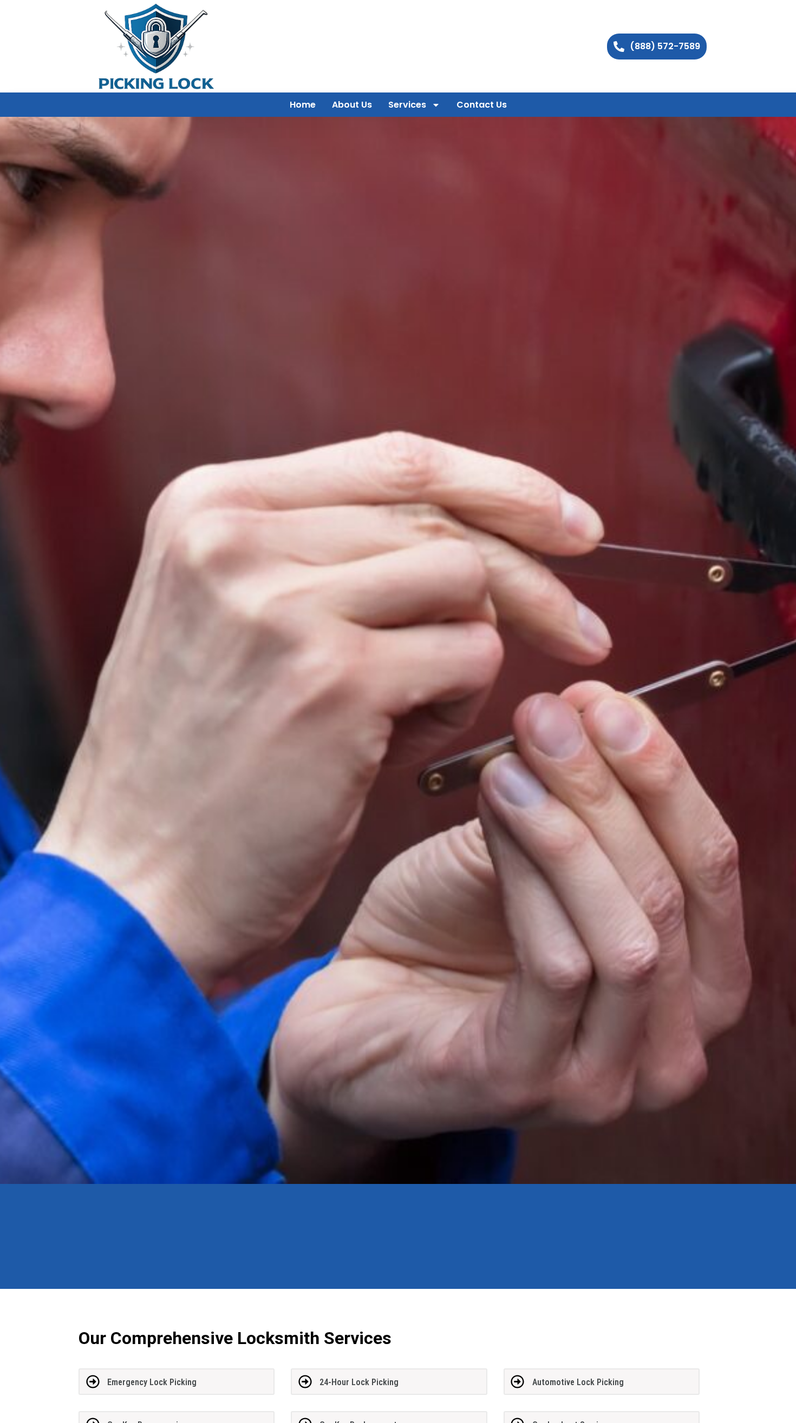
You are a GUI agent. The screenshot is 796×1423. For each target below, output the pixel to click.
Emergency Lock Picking (152, 1382)
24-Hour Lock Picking (359, 1382)
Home (303, 104)
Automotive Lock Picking (578, 1382)
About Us (352, 104)
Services (407, 104)
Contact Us (481, 104)
